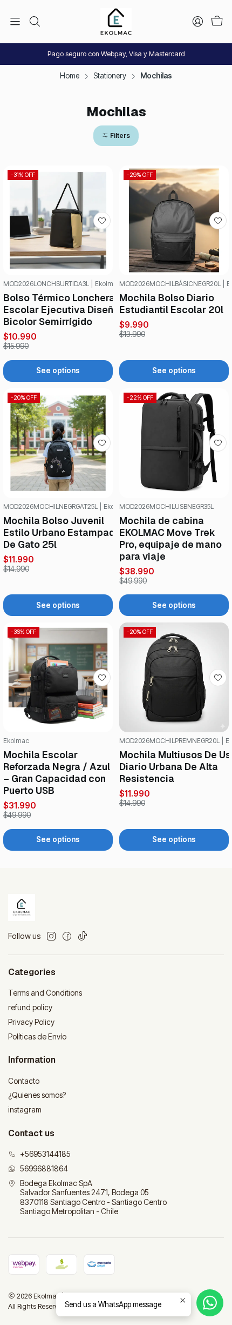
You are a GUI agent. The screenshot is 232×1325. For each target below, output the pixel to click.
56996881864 (44, 1168)
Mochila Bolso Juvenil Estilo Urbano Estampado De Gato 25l (62, 532)
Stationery (109, 76)
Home (69, 76)
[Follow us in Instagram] (51, 936)
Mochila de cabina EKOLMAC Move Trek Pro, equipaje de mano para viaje (170, 538)
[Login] (197, 21)
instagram (25, 1109)
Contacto (23, 1080)
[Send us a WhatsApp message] (209, 1302)
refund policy (30, 1007)
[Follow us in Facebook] (67, 936)
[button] (116, 136)
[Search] (34, 21)
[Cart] (217, 22)
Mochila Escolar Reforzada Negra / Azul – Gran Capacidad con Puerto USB (56, 772)
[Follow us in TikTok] (82, 936)
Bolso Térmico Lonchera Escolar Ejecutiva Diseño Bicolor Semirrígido (61, 310)
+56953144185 (45, 1153)
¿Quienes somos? (37, 1094)
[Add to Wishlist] (102, 220)
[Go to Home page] (115, 21)
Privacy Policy (31, 1021)
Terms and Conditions (45, 992)
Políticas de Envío (37, 1036)
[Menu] (15, 21)
